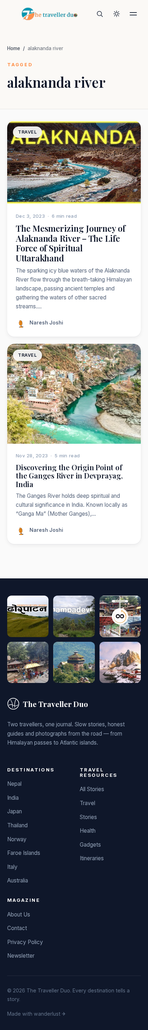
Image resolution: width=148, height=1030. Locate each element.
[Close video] (131, 16)
